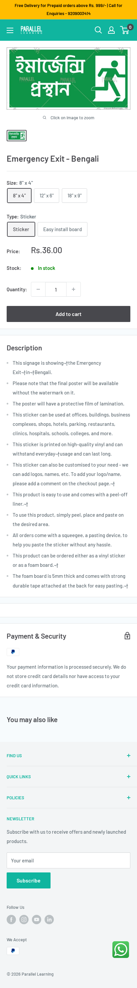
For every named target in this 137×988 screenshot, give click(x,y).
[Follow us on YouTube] (36, 919)
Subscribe (29, 880)
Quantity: (17, 289)
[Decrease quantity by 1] (38, 289)
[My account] (111, 30)
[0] (125, 30)
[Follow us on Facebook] (11, 919)
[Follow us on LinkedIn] (49, 919)
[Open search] (98, 30)
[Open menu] (10, 30)
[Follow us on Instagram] (24, 919)
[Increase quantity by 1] (73, 289)
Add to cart (68, 314)
